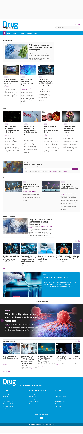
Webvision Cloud (45, 428)
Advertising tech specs (34, 399)
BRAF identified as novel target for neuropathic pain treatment (69, 129)
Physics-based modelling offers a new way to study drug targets (11, 258)
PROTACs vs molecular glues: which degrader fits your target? (40, 47)
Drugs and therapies (8, 401)
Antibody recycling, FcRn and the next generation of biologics (31, 186)
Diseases (5, 399)
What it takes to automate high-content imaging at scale (63, 358)
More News (5, 156)
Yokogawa (58, 364)
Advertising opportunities (35, 394)
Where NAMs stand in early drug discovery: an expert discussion (10, 358)
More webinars (6, 371)
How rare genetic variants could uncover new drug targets (27, 82)
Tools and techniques (8, 406)
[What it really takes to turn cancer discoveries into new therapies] (43, 334)
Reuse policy (32, 403)
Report (6, 77)
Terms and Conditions (54, 171)
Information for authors (34, 401)
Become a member (68, 24)
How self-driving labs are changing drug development (46, 258)
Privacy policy (58, 403)
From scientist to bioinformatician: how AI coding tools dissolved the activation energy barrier (28, 260)
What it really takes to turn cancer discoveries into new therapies (21, 317)
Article (23, 77)
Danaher (7, 86)
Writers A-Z (38, 424)
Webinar (63, 181)
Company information (60, 396)
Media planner (32, 396)
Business (5, 408)
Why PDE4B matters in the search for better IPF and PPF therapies (64, 258)
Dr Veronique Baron (32, 191)
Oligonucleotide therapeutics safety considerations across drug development (69, 187)
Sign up (74, 169)
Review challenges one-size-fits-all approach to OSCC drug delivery (51, 129)
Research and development (9, 403)
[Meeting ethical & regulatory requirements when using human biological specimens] (39, 334)
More (4, 268)
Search (78, 27)
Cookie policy (58, 406)
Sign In (76, 24)
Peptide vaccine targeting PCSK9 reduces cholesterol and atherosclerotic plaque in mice (30, 130)
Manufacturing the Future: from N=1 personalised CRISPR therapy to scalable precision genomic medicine (27, 361)
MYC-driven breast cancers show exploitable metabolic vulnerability (12, 129)
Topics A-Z (31, 424)
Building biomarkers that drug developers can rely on (11, 81)
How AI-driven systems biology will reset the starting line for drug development (46, 82)
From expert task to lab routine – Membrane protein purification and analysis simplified (45, 359)
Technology (6, 394)
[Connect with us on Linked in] (41, 418)
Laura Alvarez (44, 226)
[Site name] (10, 28)
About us (57, 394)
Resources (5, 396)
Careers (57, 399)
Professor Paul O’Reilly (26, 88)
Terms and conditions (60, 401)
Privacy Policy (64, 171)
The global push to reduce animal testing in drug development (40, 222)
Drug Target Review (41, 52)
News (6, 124)
